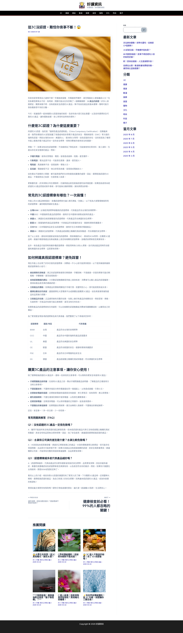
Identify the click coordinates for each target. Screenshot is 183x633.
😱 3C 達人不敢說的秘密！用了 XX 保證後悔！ (93, 556)
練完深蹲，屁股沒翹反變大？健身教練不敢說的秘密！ (43, 502)
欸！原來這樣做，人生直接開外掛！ (138, 61)
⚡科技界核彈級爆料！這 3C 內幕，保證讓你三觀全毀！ (94, 597)
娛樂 (87, 13)
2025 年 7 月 (128, 139)
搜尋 (124, 25)
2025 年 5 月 (128, 147)
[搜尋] (143, 30)
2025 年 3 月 (129, 156)
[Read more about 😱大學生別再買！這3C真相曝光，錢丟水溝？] (44, 540)
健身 (74, 13)
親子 (121, 13)
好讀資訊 (94, 4)
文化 (108, 13)
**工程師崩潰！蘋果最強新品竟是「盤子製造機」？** (43, 597)
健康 (67, 13)
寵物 (101, 13)
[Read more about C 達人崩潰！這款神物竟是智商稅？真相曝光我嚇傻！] (69, 581)
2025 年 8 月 (128, 134)
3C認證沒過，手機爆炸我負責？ (137, 50)
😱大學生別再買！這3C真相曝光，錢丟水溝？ (44, 555)
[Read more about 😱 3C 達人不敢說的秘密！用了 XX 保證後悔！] (94, 540)
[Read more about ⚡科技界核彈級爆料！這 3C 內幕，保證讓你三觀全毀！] (94, 581)
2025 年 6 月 (128, 143)
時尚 (114, 13)
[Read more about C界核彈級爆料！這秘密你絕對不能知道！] (69, 540)
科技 (125, 119)
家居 (94, 13)
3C (61, 13)
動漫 (80, 13)
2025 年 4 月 (128, 152)
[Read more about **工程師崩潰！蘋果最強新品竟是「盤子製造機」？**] (44, 581)
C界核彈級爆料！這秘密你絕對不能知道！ (68, 555)
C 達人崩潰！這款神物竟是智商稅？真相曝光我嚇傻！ (68, 597)
